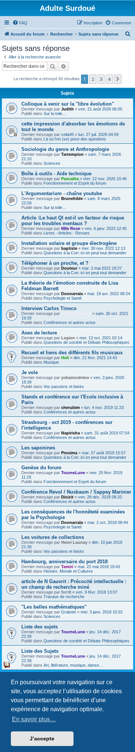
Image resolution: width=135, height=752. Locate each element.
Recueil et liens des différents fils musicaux (72, 352)
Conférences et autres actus (70, 322)
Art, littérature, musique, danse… (73, 665)
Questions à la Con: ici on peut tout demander (85, 253)
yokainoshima (75, 377)
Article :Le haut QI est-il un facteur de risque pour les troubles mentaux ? (72, 220)
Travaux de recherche (64, 596)
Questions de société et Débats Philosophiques (86, 342)
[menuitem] (19, 22)
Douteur (69, 268)
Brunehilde (72, 198)
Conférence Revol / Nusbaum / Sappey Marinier (76, 492)
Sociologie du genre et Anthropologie (65, 149)
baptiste (69, 248)
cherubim (70, 407)
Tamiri (67, 566)
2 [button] (93, 79)
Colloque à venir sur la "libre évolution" (67, 104)
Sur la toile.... (55, 113)
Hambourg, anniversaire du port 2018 (64, 561)
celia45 (67, 134)
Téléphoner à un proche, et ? (54, 263)
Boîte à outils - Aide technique (56, 173)
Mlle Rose (70, 228)
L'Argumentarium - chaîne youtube (61, 193)
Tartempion (72, 154)
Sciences (52, 163)
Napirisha (70, 433)
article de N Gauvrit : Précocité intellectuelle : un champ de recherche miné (73, 584)
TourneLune (73, 472)
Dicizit (67, 497)
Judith (67, 109)
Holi (65, 357)
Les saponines (38, 448)
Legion (68, 338)
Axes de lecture (39, 333)
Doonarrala (72, 293)
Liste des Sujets (39, 651)
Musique (51, 362)
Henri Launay (74, 542)
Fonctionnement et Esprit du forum (75, 183)
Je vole (29, 372)
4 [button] (109, 79)
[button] (118, 79)
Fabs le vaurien (76, 313)
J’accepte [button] (42, 739)
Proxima (69, 453)
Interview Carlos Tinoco (48, 308)
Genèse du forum (41, 467)
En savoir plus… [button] (34, 719)
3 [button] (101, 79)
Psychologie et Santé (63, 298)
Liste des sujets (39, 627)
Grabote (68, 612)
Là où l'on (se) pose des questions (75, 139)
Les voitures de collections (52, 537)
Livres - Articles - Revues (67, 233)
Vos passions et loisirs (64, 386)
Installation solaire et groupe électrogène (69, 243)
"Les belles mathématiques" (54, 607)
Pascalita (70, 178)
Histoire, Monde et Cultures (68, 571)
